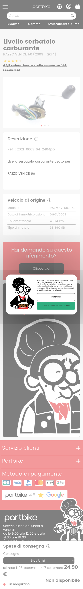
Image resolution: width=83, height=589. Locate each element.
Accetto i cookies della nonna (56, 306)
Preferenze (56, 297)
